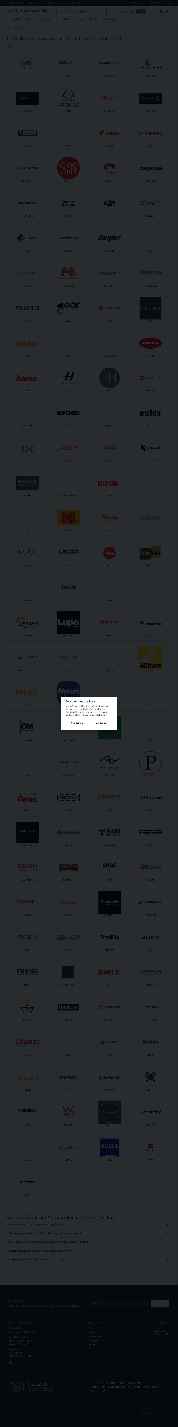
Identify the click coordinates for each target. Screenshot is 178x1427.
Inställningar (101, 723)
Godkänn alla (77, 723)
